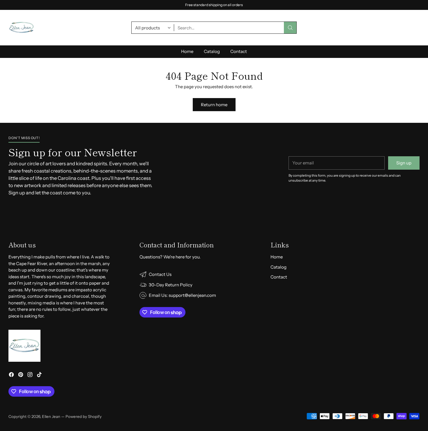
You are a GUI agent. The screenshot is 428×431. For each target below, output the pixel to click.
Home (276, 257)
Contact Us (160, 274)
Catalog (278, 267)
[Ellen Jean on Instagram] (29, 375)
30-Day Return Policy (214, 4)
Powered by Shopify (84, 416)
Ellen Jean (51, 416)
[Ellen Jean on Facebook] (11, 375)
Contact (278, 277)
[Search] (290, 28)
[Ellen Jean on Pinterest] (20, 375)
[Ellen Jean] (21, 28)
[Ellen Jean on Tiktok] (39, 375)
